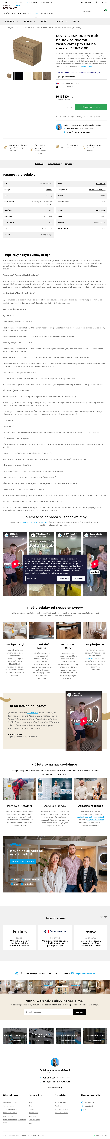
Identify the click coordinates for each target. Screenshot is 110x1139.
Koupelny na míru (62, 1109)
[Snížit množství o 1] (58, 107)
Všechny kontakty (55, 1088)
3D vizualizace (60, 1102)
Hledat (99, 11)
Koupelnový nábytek (94, 116)
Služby (7, 13)
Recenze (27, 13)
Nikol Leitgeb (98, 817)
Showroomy (47, 13)
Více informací (86, 66)
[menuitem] (12, 21)
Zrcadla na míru (61, 1113)
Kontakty (19, 2)
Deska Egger (100, 210)
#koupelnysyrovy (83, 973)
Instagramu (34, 522)
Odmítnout (64, 578)
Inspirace (16, 13)
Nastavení (31, 578)
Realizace (59, 1106)
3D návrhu (32, 712)
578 (103, 228)
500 (103, 202)
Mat (50, 210)
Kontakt (32, 1123)
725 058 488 (34, 2)
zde (58, 566)
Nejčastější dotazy (10, 1102)
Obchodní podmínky (11, 1109)
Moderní (49, 190)
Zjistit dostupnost (68, 77)
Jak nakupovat (9, 1106)
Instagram (89, 1102)
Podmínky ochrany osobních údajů (14, 1121)
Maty (103, 216)
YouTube (24, 522)
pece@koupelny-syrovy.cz (79, 132)
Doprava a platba (10, 1113)
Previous (101, 918)
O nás (5, 2)
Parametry (39, 164)
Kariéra (31, 1109)
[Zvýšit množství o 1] (67, 107)
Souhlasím (78, 578)
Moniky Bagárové (84, 817)
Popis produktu (54, 164)
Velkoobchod (8, 1116)
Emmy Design (68, 116)
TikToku (43, 522)
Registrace (103, 2)
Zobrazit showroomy (23, 862)
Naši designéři (34, 1120)
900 (50, 222)
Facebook (89, 1106)
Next (105, 918)
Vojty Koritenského (95, 820)
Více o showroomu (15, 1041)
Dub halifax (100, 184)
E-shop (36, 13)
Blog (12, 2)
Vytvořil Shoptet (101, 1135)
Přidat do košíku (91, 107)
